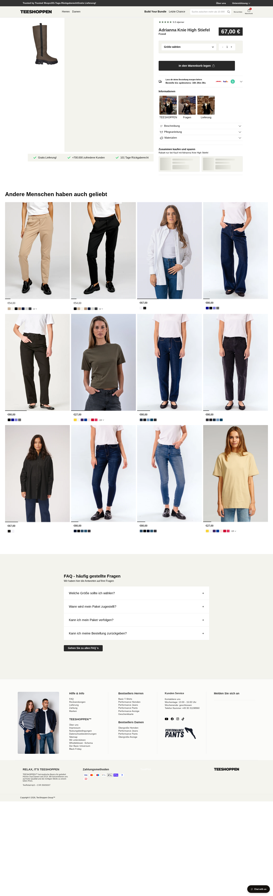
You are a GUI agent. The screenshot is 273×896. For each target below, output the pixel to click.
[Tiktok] (183, 719)
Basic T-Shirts (125, 699)
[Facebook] (172, 719)
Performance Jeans (128, 705)
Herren (66, 11)
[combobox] (208, 12)
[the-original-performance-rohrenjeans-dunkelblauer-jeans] (75, 531)
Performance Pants (128, 708)
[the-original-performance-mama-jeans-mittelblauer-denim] (151, 419)
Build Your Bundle (155, 11)
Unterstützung (240, 3)
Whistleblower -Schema (81, 743)
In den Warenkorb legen (195, 65)
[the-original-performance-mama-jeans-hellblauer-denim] (148, 419)
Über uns (221, 3)
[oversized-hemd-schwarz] (144, 308)
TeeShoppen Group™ (45, 798)
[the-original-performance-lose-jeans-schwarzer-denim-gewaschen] (217, 308)
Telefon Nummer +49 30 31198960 (182, 708)
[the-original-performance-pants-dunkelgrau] (30, 308)
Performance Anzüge (128, 711)
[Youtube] (166, 719)
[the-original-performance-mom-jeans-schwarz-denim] (144, 419)
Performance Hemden (129, 702)
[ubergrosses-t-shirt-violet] (82, 419)
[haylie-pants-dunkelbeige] (19, 308)
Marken (73, 711)
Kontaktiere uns (172, 699)
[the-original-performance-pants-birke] (12, 308)
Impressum (74, 728)
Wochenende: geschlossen (178, 705)
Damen (76, 11)
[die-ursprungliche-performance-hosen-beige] (9, 308)
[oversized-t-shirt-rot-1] (92, 419)
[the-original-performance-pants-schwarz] (16, 308)
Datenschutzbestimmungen (83, 734)
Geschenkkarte (125, 714)
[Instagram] (177, 719)
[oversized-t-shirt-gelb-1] (75, 419)
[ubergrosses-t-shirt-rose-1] (89, 419)
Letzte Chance (177, 11)
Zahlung (73, 708)
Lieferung (74, 705)
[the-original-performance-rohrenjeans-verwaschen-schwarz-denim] (89, 531)
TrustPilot (145, 769)
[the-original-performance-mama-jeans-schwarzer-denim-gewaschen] (155, 419)
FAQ (71, 699)
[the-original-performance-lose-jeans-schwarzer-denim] (210, 308)
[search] (228, 12)
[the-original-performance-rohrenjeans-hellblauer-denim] (82, 531)
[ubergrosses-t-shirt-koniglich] (85, 419)
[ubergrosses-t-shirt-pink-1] (96, 419)
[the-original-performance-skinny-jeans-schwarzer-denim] (78, 531)
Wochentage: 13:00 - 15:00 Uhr (180, 702)
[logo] (36, 12)
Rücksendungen (77, 702)
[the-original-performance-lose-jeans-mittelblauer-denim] (214, 308)
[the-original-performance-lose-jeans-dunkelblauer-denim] (207, 308)
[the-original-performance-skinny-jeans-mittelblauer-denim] (85, 531)
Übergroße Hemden (128, 728)
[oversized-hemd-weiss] (141, 308)
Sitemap (73, 737)
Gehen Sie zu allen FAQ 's (83, 648)
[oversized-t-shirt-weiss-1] (78, 419)
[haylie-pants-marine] (23, 308)
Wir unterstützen (77, 740)
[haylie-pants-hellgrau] (26, 308)
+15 (100, 420)
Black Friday (75, 749)
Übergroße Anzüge (127, 737)
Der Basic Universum (79, 746)
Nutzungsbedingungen (80, 731)
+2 (34, 309)
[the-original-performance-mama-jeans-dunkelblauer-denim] (141, 419)
